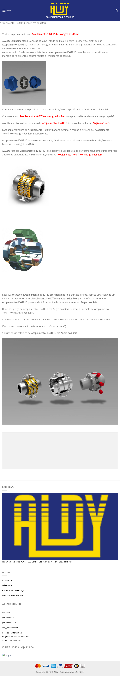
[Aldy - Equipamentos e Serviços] (60, 11)
